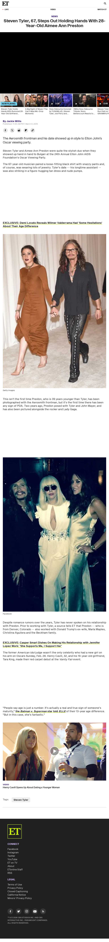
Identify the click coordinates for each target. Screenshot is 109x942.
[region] (54, 62)
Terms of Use (15, 884)
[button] (54, 751)
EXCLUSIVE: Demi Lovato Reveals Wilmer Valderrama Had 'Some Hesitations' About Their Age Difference (52, 224)
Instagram (13, 852)
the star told (40, 711)
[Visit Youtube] (35, 911)
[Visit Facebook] (10, 912)
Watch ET (102, 9)
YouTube (12, 859)
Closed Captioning (18, 891)
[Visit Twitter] (18, 912)
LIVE (7, 9)
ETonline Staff (15, 869)
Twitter (11, 856)
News (54, 16)
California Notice (17, 895)
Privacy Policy (15, 888)
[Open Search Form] (105, 3)
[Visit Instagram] (27, 912)
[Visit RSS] (43, 912)
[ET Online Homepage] (6, 3)
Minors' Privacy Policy (20, 898)
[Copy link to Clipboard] (32, 131)
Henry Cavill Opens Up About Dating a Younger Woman (31, 787)
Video (53, 9)
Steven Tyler (21, 800)
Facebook (13, 849)
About (11, 866)
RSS (10, 873)
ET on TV (12, 863)
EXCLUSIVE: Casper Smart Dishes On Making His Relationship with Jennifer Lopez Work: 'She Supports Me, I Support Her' (51, 644)
